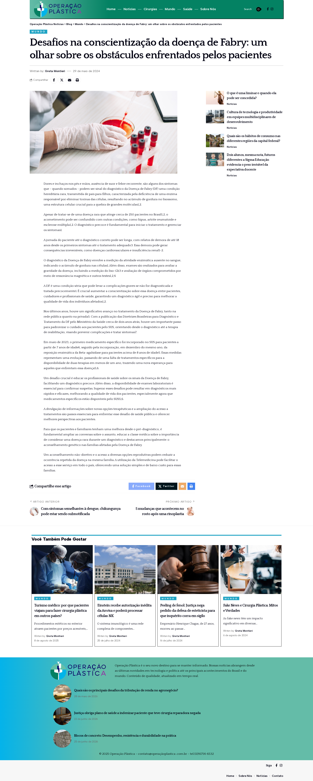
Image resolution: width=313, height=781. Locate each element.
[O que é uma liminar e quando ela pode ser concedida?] (215, 97)
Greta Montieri (55, 71)
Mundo (39, 31)
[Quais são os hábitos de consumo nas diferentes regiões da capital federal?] (215, 140)
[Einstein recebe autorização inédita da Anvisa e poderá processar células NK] (125, 569)
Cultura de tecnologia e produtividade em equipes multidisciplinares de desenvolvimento (254, 117)
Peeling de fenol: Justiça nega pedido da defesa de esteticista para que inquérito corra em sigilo (187, 610)
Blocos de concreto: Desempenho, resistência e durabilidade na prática (125, 736)
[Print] (77, 80)
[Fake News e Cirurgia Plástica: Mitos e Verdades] (251, 569)
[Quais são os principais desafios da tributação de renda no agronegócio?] (62, 693)
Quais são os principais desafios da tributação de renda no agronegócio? (126, 690)
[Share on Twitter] (61, 80)
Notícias (232, 104)
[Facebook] (268, 9)
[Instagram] (272, 9)
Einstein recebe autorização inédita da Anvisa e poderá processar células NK (124, 610)
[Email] (69, 80)
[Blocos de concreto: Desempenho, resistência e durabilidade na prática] (62, 739)
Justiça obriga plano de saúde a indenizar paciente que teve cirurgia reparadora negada (137, 713)
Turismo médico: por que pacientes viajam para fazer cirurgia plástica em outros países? (61, 610)
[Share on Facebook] (54, 80)
